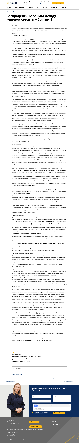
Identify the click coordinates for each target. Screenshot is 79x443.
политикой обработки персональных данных (41, 413)
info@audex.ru (27, 4)
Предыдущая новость (10, 381)
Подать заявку (58, 3)
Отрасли (31, 7)
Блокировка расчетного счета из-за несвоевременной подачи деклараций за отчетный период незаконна (35, 378)
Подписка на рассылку (35, 426)
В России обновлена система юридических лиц (22, 371)
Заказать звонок (44, 3)
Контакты (64, 7)
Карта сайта (40, 429)
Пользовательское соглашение (29, 429)
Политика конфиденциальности (14, 429)
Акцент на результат (26, 439)
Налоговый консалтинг (29, 359)
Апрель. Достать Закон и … (18, 374)
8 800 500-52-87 (44, 2)
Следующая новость (68, 381)
